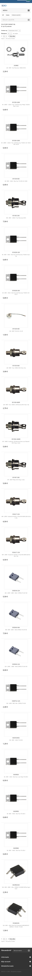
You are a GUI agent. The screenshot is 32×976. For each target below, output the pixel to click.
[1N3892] (16, 52)
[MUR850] (16, 798)
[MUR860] (16, 835)
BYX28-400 (16, 329)
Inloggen (28, 1)
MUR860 (16, 848)
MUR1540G (16, 738)
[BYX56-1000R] (16, 426)
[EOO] (4, 5)
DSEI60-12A (16, 664)
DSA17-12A (16, 514)
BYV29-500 (16, 179)
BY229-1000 (16, 102)
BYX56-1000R (16, 439)
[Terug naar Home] (3, 15)
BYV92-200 (16, 215)
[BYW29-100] (16, 239)
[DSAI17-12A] (16, 539)
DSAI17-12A (16, 552)
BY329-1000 (16, 140)
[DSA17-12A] (16, 501)
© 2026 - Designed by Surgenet (13, 971)
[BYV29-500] (16, 166)
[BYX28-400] (16, 316)
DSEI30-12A (16, 590)
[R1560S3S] (16, 910)
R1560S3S (16, 923)
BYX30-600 (16, 365)
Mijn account (5, 962)
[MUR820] (16, 761)
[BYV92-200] (16, 203)
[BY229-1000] (16, 89)
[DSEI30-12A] (16, 578)
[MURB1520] (16, 872)
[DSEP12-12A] (16, 688)
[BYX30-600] (16, 353)
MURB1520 (16, 885)
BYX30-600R (16, 402)
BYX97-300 (16, 477)
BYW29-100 (16, 252)
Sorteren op (4, 30)
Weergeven (4, 33)
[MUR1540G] (16, 725)
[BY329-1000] (16, 127)
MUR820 (16, 774)
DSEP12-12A (16, 701)
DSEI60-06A (16, 627)
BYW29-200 (16, 290)
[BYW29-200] (16, 277)
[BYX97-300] (16, 464)
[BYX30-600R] (16, 389)
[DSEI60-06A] (16, 614)
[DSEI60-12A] (16, 651)
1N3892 (16, 65)
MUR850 (16, 811)
